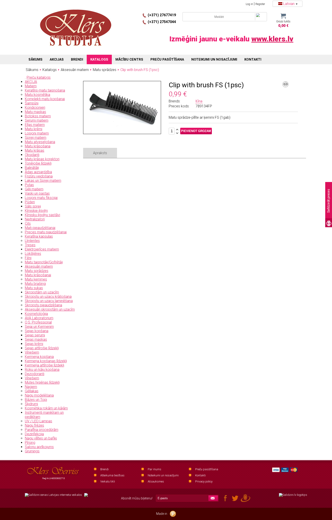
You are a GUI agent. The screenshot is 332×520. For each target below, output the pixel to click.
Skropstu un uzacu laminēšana (49, 301)
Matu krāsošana (37, 146)
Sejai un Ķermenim (39, 326)
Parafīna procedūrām (41, 430)
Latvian (288, 4)
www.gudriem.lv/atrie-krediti (86, 497)
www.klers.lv (272, 39)
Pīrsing (30, 442)
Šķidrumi (31, 404)
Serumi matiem (36, 120)
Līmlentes (32, 241)
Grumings (32, 451)
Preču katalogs (39, 77)
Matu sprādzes (36, 271)
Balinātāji (32, 167)
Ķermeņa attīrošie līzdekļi (44, 365)
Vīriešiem (32, 352)
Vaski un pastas (37, 193)
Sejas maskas (36, 339)
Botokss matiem (38, 116)
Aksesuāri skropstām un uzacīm (50, 309)
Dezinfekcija (34, 434)
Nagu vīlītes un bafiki (41, 438)
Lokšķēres (33, 253)
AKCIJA (31, 82)
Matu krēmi (33, 129)
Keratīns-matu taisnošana (45, 90)
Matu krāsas (34, 150)
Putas (29, 185)
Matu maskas (35, 112)
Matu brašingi (35, 283)
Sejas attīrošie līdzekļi (42, 348)
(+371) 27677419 (162, 15)
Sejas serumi (35, 335)
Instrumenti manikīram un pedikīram (44, 414)
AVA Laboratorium (39, 318)
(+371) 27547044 (162, 22)
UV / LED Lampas (38, 421)
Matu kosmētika (37, 94)
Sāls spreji (33, 206)
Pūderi (30, 202)
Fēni (28, 258)
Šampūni (31, 103)
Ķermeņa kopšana (39, 357)
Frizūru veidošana (39, 176)
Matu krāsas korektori (42, 159)
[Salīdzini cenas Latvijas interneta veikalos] (53, 495)
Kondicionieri (35, 107)
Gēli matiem (34, 189)
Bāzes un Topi (36, 399)
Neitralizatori (35, 219)
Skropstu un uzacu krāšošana (48, 296)
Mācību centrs (129, 59)
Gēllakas (31, 391)
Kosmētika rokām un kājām (46, 408)
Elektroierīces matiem (42, 249)
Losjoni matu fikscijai (41, 198)
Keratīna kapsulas (39, 236)
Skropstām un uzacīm (42, 292)
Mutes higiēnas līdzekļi (42, 382)
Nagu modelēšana (39, 395)
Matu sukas (34, 288)
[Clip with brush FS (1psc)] (122, 132)
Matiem (31, 86)
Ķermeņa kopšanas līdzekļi (46, 361)
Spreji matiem (35, 137)
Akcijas (57, 59)
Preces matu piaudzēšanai (46, 232)
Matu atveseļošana (40, 142)
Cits (28, 223)
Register (260, 4)
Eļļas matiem (35, 125)
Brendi (104, 469)
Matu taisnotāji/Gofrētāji (44, 262)
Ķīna (199, 101)
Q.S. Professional (38, 322)
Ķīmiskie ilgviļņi (36, 210)
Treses (30, 245)
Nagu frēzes (34, 425)
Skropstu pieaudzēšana (43, 305)
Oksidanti (32, 155)
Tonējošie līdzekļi (38, 163)
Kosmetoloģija (36, 314)
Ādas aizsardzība (38, 172)
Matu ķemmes (36, 279)
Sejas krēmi (34, 344)
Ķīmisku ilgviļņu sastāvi (42, 215)
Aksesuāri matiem (39, 266)
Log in (249, 4)
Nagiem (31, 387)
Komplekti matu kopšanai (45, 99)
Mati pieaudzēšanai (40, 228)
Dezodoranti (34, 374)
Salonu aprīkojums (39, 447)
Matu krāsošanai (38, 275)
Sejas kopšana (36, 331)
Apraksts (100, 153)
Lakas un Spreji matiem (43, 180)
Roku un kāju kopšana (42, 369)
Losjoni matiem (37, 133)
